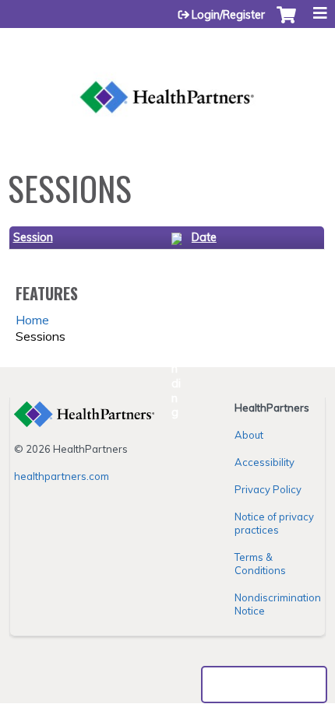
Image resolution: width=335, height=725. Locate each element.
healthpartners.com (61, 476)
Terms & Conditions (260, 563)
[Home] (167, 78)
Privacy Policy (268, 489)
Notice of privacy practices (274, 523)
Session (33, 237)
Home (32, 319)
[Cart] (286, 22)
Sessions (40, 336)
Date (204, 237)
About (249, 435)
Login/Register (228, 14)
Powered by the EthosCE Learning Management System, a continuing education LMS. (264, 684)
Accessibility (264, 462)
